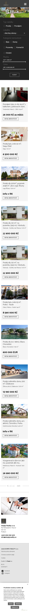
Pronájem (18, 26)
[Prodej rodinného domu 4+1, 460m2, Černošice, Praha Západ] (14, 411)
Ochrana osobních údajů (7, 555)
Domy (15, 42)
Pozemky (9, 47)
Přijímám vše (15, 607)
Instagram (7, 573)
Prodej (8, 26)
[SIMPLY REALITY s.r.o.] (9, 3)
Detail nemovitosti (11, 119)
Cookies (3, 558)
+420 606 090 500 (8, 535)
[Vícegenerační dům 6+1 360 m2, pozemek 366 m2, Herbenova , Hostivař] (14, 451)
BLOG (2, 564)
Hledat (14, 75)
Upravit (10, 603)
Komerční (20, 47)
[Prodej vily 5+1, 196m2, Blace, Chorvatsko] (14, 332)
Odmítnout (18, 603)
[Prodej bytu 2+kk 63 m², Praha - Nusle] (14, 292)
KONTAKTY (4, 567)
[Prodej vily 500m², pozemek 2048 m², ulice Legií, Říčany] (14, 173)
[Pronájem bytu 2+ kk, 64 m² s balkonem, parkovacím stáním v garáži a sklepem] (14, 94)
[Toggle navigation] (25, 4)
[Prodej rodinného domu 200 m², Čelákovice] (14, 371)
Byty (7, 42)
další (18, 485)
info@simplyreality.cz (8, 537)
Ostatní (8, 53)
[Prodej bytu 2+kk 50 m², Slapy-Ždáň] (14, 134)
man (9, 561)
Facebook (7, 571)
